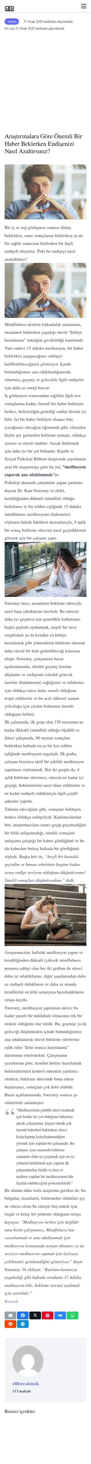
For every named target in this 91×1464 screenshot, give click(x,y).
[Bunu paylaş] (23, 1315)
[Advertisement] (45, 80)
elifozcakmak (25, 1383)
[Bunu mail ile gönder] (10, 1315)
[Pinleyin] (47, 1315)
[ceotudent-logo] (9, 6)
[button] (84, 6)
